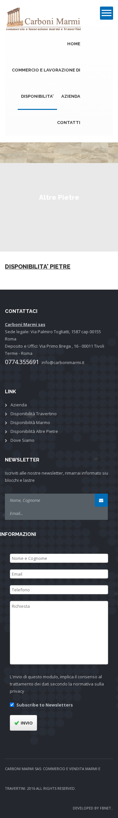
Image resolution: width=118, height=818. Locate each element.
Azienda (18, 405)
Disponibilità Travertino (33, 414)
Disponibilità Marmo (30, 422)
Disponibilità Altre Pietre (34, 431)
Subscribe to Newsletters (44, 705)
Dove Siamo (22, 440)
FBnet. (106, 808)
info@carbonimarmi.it (63, 362)
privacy (17, 691)
